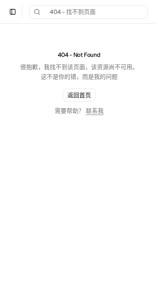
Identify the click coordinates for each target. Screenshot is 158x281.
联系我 (95, 111)
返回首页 (79, 95)
